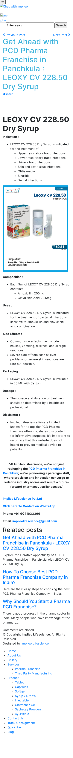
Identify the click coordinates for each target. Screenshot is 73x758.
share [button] (9, 94)
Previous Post (15, 35)
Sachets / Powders (28, 709)
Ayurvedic (22, 714)
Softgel (20, 691)
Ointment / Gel (25, 705)
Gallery (12, 660)
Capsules (21, 687)
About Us (14, 655)
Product (13, 678)
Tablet (19, 682)
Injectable (22, 700)
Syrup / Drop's (25, 696)
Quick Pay (14, 727)
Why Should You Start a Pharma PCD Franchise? (36, 604)
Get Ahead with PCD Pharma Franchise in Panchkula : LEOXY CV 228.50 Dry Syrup (36, 543)
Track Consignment (21, 723)
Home (11, 651)
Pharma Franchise (27, 669)
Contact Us (15, 718)
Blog (10, 732)
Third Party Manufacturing (33, 673)
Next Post (60, 35)
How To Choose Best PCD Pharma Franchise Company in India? (35, 577)
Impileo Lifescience (35, 643)
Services (13, 664)
